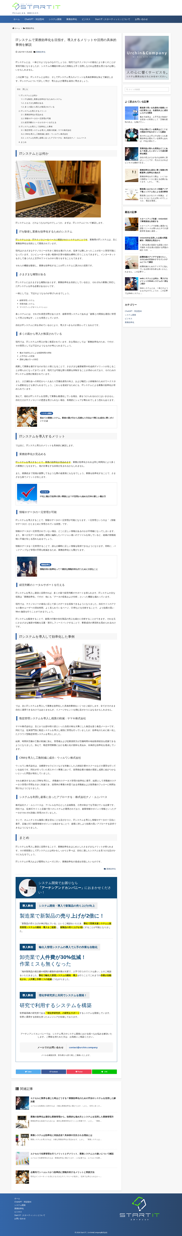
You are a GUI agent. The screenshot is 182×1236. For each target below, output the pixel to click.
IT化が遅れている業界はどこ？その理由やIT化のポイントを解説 (154, 130)
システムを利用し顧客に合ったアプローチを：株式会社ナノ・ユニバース (53, 138)
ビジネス (44, 492)
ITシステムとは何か (28, 95)
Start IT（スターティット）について (29, 1215)
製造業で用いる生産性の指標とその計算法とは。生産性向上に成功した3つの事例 (154, 110)
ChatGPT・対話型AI (133, 311)
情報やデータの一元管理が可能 (36, 118)
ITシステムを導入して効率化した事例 (35, 126)
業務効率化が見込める (32, 114)
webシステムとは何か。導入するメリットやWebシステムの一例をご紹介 (154, 281)
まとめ (22, 142)
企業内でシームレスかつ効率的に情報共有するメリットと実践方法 (62, 1172)
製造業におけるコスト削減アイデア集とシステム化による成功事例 (154, 190)
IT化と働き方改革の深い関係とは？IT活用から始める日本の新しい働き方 (73, 496)
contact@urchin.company (83, 1047)
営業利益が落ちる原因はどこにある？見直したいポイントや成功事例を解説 (154, 151)
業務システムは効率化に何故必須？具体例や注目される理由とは (61, 1135)
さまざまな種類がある (32, 103)
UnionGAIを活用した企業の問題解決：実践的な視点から (153, 239)
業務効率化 (29, 28)
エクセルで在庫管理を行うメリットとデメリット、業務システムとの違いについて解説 (72, 1153)
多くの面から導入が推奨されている (37, 107)
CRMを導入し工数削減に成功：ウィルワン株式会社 (44, 134)
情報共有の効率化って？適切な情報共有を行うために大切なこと (69, 569)
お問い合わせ (20, 1218)
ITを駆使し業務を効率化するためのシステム (41, 99)
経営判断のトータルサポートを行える (38, 122)
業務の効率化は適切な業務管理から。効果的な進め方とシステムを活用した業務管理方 (72, 1116)
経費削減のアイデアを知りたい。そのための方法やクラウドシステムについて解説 (154, 259)
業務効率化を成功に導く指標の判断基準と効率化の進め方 (154, 171)
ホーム (17, 28)
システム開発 (46, 413)
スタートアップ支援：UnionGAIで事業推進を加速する (153, 220)
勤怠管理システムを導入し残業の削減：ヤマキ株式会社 (46, 130)
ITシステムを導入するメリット (33, 111)
